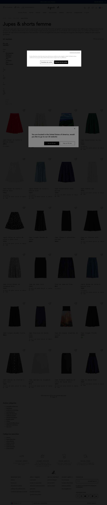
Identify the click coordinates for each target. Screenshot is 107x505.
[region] (54, 59)
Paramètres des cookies (46, 62)
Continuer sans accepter (75, 52)
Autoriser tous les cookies (61, 62)
